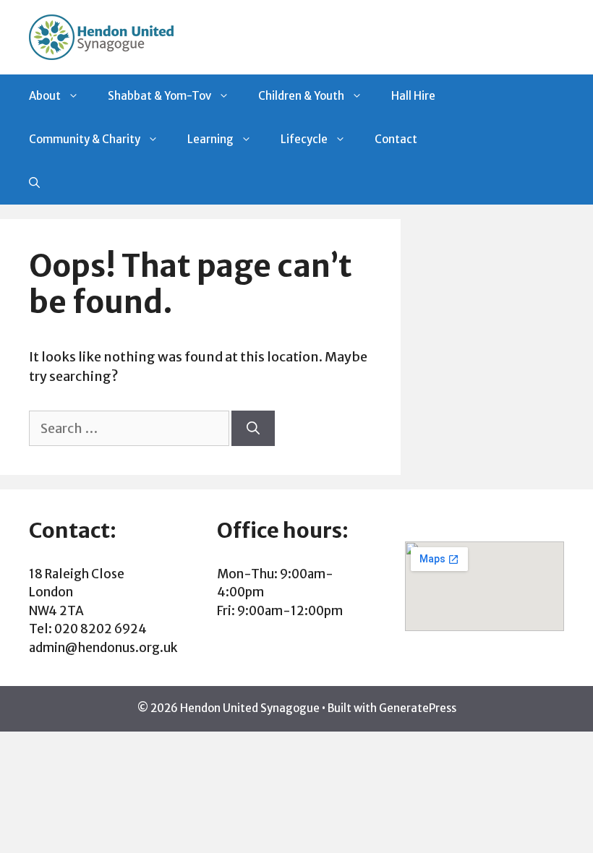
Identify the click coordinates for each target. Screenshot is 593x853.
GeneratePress (417, 708)
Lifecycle (304, 139)
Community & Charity (84, 139)
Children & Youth (301, 96)
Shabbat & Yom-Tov (159, 96)
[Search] (253, 428)
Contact (396, 139)
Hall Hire (413, 96)
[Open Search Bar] (34, 183)
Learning (210, 139)
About (45, 96)
